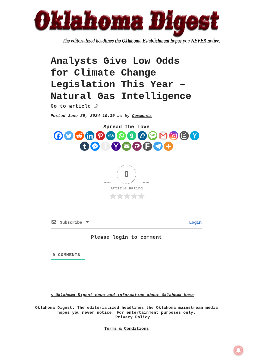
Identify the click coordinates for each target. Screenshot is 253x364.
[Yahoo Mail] (116, 146)
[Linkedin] (89, 135)
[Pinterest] (100, 135)
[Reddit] (79, 135)
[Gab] (131, 135)
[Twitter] (68, 135)
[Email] (126, 146)
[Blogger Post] (184, 135)
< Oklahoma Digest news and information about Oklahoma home (122, 295)
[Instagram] (173, 135)
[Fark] (147, 146)
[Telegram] (158, 146)
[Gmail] (163, 135)
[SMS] (152, 135)
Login (194, 222)
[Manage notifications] (238, 350)
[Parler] (137, 146)
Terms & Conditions (126, 328)
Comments (142, 116)
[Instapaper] (105, 146)
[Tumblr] (84, 146)
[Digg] (142, 135)
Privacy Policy (132, 317)
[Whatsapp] (121, 135)
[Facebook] (58, 135)
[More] (168, 146)
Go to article (71, 106)
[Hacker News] (194, 135)
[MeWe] (110, 135)
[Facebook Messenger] (95, 146)
